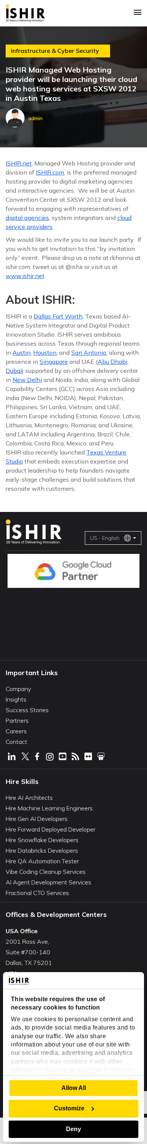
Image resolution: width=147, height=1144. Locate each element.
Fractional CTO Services (37, 893)
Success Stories (27, 710)
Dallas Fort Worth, (59, 316)
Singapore (54, 361)
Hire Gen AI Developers (36, 818)
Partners (17, 720)
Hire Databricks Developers (42, 850)
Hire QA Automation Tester (42, 861)
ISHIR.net (19, 163)
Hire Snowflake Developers (42, 840)
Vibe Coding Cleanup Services (46, 871)
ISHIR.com (50, 172)
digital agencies (27, 217)
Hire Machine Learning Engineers (49, 808)
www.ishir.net (25, 276)
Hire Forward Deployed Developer (50, 829)
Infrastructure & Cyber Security (55, 50)
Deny (73, 1129)
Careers (16, 731)
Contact (16, 741)
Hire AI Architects (29, 797)
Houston (45, 352)
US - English (104, 538)
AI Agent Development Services (48, 882)
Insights (16, 699)
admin (35, 118)
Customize (69, 1108)
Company (18, 689)
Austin (21, 352)
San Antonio (88, 352)
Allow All (73, 1088)
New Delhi (27, 379)
